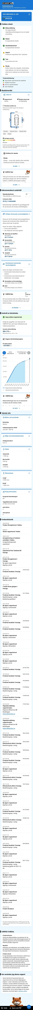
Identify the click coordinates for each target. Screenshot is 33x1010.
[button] (16, 16)
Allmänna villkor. (22, 991)
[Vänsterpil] (4, 352)
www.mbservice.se (9, 714)
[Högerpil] (28, 352)
